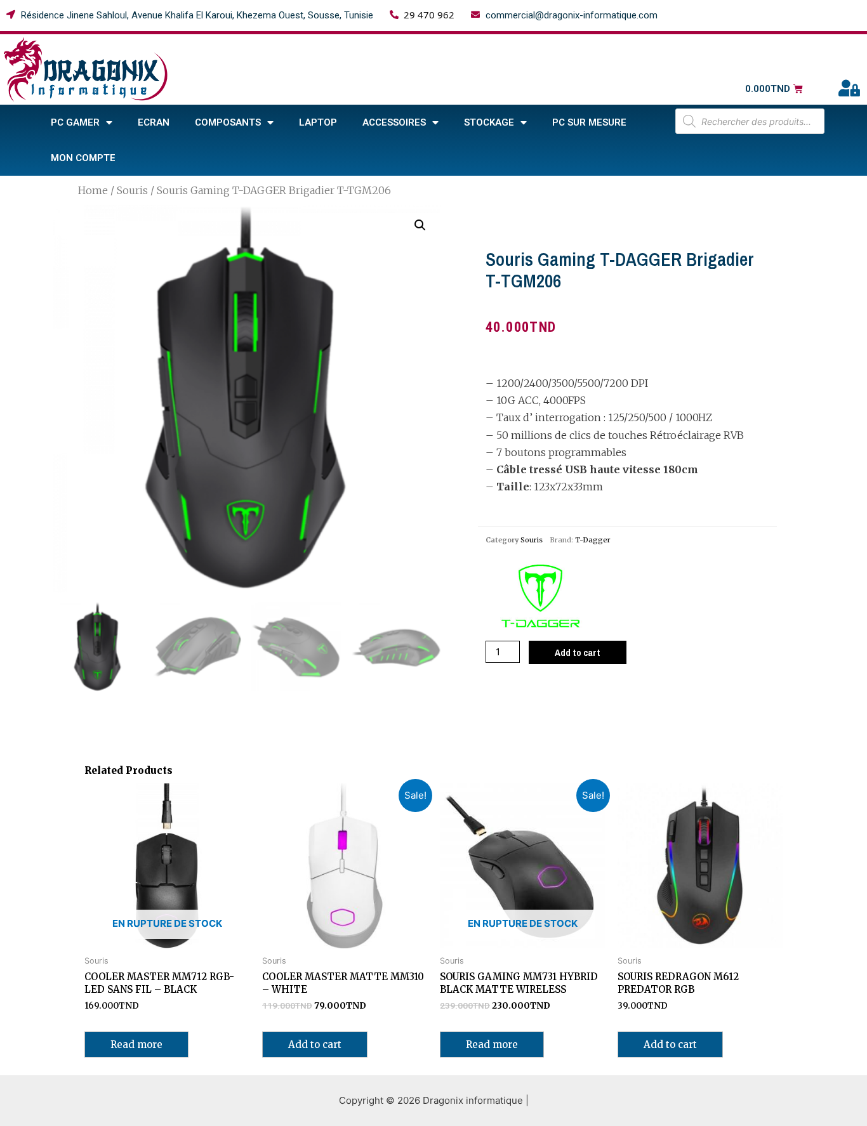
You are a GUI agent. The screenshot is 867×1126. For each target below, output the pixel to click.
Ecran (153, 122)
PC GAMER (75, 122)
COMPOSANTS (228, 122)
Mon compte (83, 158)
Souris (132, 190)
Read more (136, 1044)
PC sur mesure (589, 122)
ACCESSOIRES (394, 122)
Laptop (318, 122)
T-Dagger (593, 539)
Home (93, 190)
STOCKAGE (489, 122)
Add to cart (577, 652)
